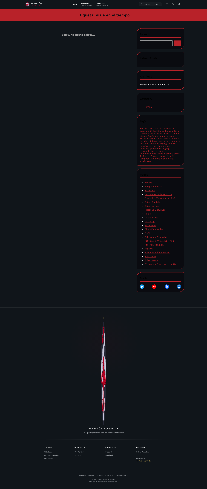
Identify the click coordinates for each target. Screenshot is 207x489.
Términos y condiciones (105, 476)
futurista (144, 141)
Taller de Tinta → (146, 461)
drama (162, 136)
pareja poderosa (161, 146)
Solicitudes (150, 256)
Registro (149, 248)
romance (159, 151)
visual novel (167, 158)
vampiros (144, 158)
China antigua (172, 131)
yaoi (149, 161)
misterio (144, 143)
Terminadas (48, 459)
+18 (141, 128)
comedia (144, 133)
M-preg (167, 141)
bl (151, 131)
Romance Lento (148, 153)
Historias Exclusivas (155, 210)
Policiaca (144, 148)
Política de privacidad (86, 476)
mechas (176, 141)
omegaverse (146, 146)
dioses (143, 136)
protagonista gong (160, 148)
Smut (177, 153)
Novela (148, 107)
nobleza (172, 143)
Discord (108, 452)
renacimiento (147, 151)
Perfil (147, 233)
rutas (160, 153)
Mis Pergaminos (81, 452)
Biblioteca (150, 190)
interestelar (156, 141)
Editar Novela (152, 206)
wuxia (143, 161)
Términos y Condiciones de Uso (161, 264)
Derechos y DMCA (122, 476)
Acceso (148, 182)
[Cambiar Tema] (173, 4)
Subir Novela (151, 260)
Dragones (153, 136)
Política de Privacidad (156, 237)
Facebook (109, 455)
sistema (168, 153)
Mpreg (163, 143)
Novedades (150, 225)
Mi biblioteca (151, 217)
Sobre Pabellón (142, 452)
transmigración (167, 156)
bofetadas (158, 131)
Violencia (155, 158)
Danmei (175, 133)
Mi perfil (78, 455)
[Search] (177, 43)
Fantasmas (164, 138)
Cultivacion (156, 133)
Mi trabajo (150, 221)
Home (148, 213)
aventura (144, 131)
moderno (154, 143)
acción (158, 128)
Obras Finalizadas (154, 229)
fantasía (175, 138)
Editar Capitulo (152, 202)
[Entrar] (179, 4)
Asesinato (168, 128)
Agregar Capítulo (153, 186)
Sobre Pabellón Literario (157, 252)
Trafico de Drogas (149, 156)
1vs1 (146, 128)
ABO (152, 128)
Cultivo (166, 133)
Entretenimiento (148, 138)
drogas (170, 136)
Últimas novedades (51, 455)
